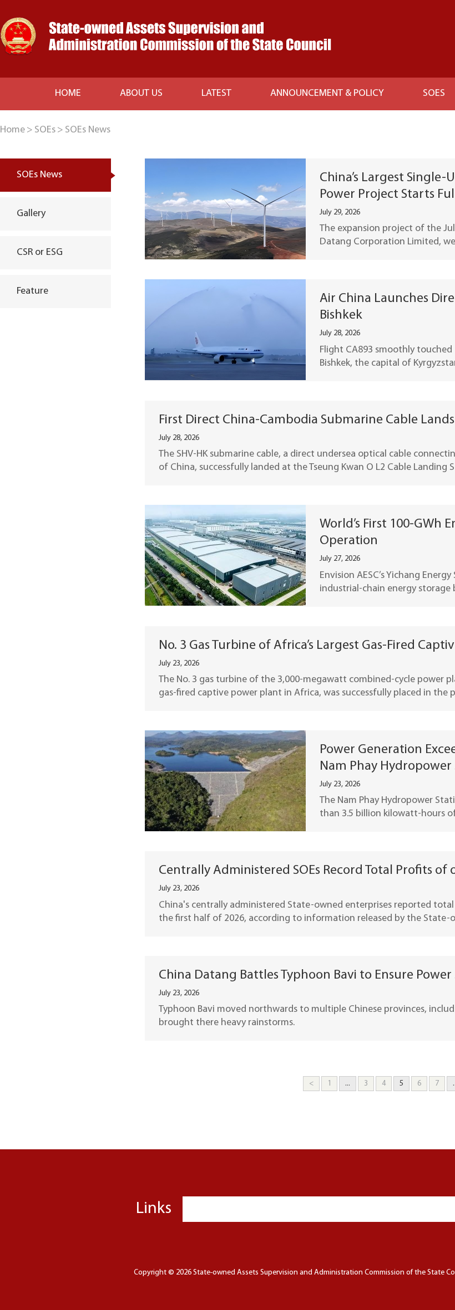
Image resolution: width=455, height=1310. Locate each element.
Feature (32, 291)
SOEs (44, 130)
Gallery (31, 214)
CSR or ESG (40, 253)
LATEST (216, 94)
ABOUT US (141, 94)
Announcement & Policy (327, 94)
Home (12, 130)
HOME (68, 94)
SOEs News (87, 130)
